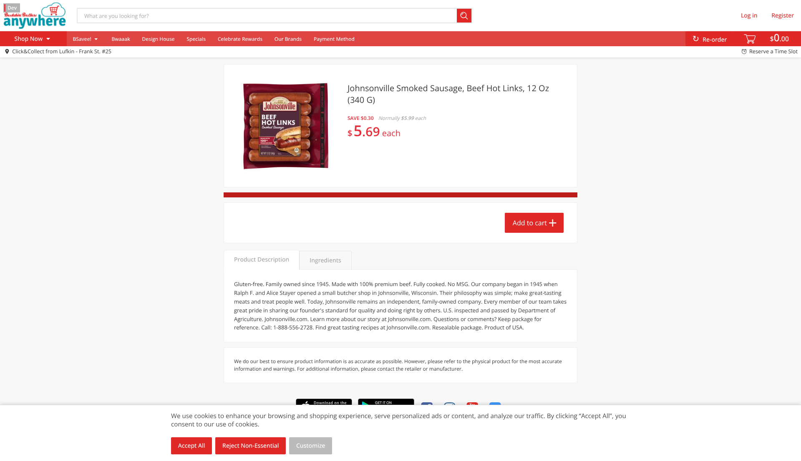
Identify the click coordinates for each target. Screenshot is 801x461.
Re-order (715, 40)
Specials (196, 38)
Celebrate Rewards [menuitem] (240, 38)
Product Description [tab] (261, 260)
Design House (158, 38)
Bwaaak (120, 38)
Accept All (191, 446)
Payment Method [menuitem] (334, 38)
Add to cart (530, 222)
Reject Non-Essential (250, 446)
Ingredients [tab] (325, 260)
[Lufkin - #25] (35, 15)
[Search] (464, 15)
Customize (310, 446)
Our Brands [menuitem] (288, 38)
